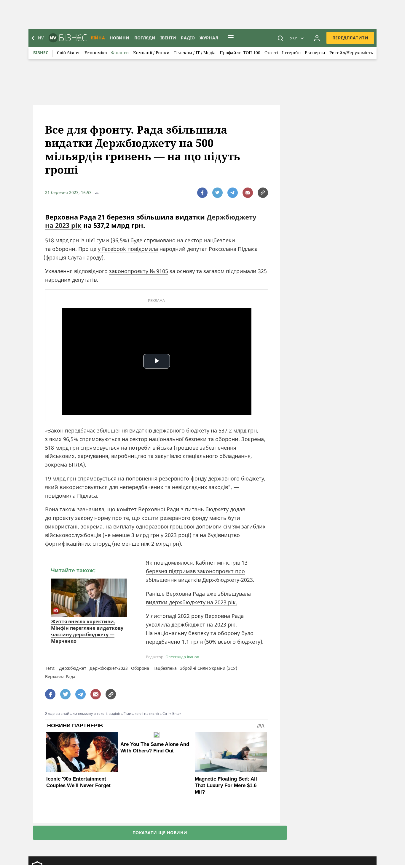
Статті (271, 52)
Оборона (140, 668)
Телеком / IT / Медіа (195, 52)
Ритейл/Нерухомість (351, 52)
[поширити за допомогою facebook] (202, 193)
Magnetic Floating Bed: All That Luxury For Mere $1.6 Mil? (226, 785)
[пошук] (280, 38)
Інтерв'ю (291, 52)
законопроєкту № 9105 (138, 271)
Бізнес (40, 52)
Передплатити (350, 38)
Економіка (95, 52)
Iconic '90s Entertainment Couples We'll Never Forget (78, 782)
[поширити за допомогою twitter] (217, 193)
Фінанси (120, 52)
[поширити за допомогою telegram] (232, 193)
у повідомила (128, 248)
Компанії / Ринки (151, 52)
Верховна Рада (60, 676)
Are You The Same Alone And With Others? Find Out (154, 747)
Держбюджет (72, 668)
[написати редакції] (248, 193)
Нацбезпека (164, 668)
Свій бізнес (68, 52)
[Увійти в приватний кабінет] (317, 38)
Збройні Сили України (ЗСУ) (208, 668)
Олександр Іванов (182, 656)
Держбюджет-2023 (109, 668)
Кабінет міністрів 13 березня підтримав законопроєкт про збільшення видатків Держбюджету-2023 (199, 571)
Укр (293, 38)
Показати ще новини (160, 832)
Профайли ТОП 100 (240, 52)
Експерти (315, 52)
